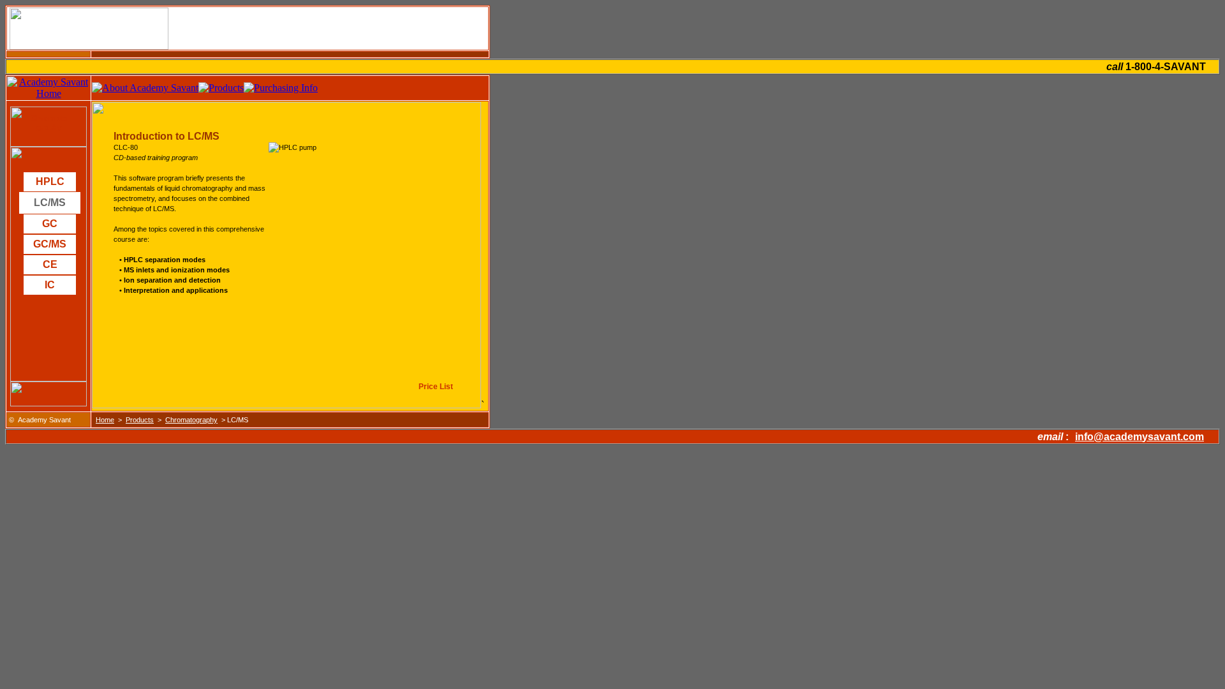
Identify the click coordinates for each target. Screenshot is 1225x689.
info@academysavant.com (1139, 436)
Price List (436, 386)
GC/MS (49, 244)
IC (50, 284)
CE (50, 264)
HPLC (50, 181)
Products (140, 420)
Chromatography (49, 123)
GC (49, 223)
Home (105, 420)
